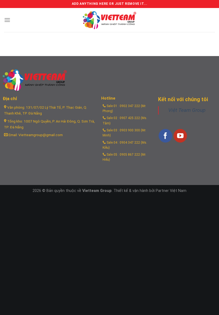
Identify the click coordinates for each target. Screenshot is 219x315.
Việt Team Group (186, 110)
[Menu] (7, 19)
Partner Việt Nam (171, 190)
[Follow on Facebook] (165, 135)
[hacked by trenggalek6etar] (109, 20)
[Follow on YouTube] (180, 135)
